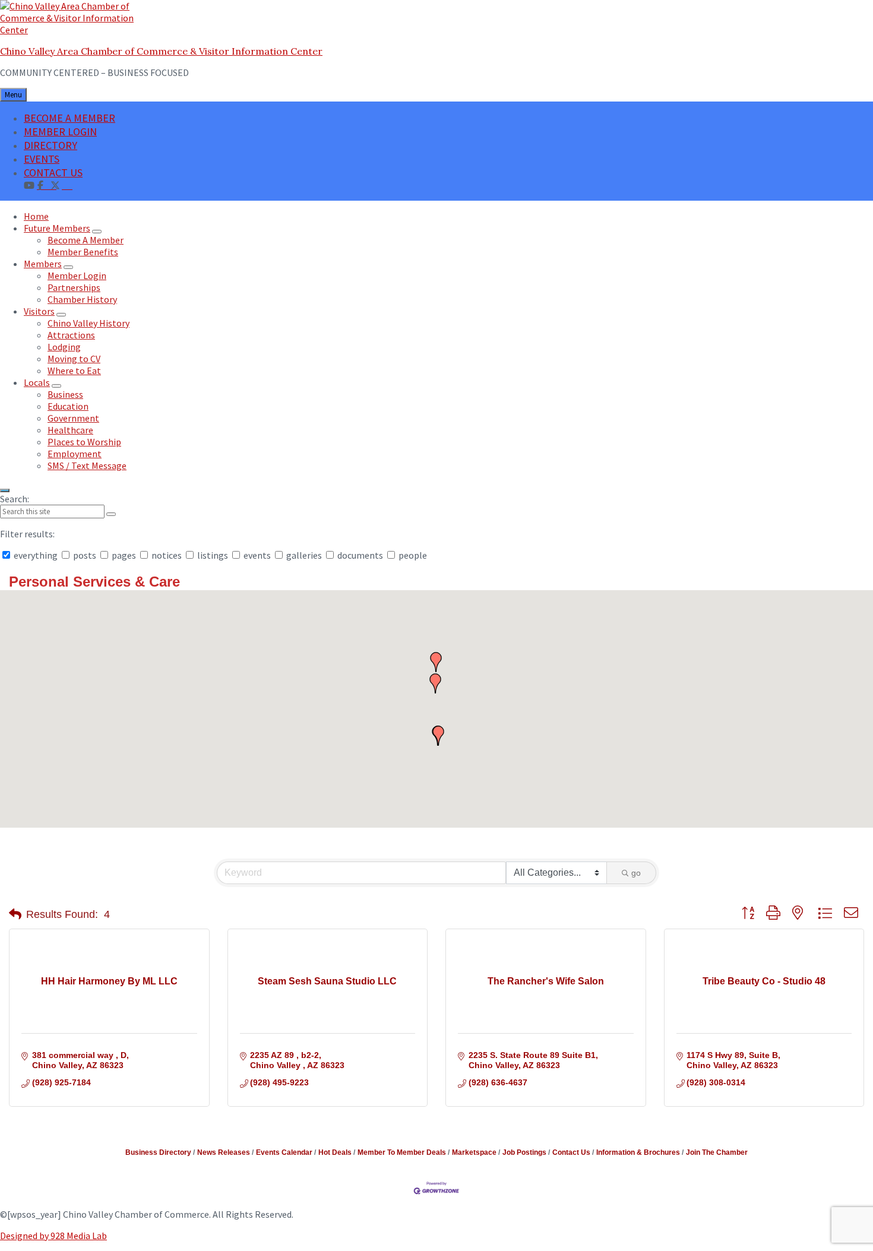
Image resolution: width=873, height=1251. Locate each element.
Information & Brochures (638, 1152)
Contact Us (571, 1152)
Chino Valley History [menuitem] (88, 323)
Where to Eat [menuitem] (74, 370)
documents (360, 555)
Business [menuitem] (65, 394)
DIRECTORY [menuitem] (50, 145)
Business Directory (158, 1152)
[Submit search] (111, 514)
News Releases (223, 1152)
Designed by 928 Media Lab (53, 1236)
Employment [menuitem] (75, 454)
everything (35, 555)
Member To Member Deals (402, 1152)
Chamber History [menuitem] (82, 299)
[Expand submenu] (97, 231)
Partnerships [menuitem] (74, 287)
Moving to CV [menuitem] (74, 359)
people (412, 555)
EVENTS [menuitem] (41, 159)
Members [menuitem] (43, 264)
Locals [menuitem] (37, 382)
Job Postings (524, 1152)
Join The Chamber (717, 1152)
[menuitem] (67, 184)
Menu (13, 95)
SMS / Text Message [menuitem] (87, 465)
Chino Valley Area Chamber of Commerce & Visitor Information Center (161, 51)
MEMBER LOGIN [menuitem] (60, 131)
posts (84, 555)
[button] (438, 736)
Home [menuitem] (36, 216)
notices (167, 555)
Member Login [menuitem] (77, 275)
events (257, 555)
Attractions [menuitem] (71, 335)
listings (212, 555)
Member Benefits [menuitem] (83, 252)
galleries (304, 555)
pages (124, 555)
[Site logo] (74, 30)
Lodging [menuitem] (64, 347)
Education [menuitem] (68, 406)
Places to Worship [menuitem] (84, 442)
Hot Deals (335, 1152)
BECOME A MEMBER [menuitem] (69, 118)
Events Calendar (284, 1152)
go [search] (636, 873)
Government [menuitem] (73, 418)
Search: (14, 499)
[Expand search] (5, 490)
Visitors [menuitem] (39, 311)
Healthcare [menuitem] (70, 430)
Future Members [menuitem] (57, 228)
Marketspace (474, 1152)
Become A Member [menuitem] (86, 240)
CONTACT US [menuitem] (53, 172)
